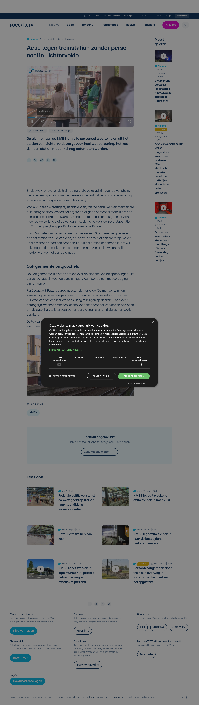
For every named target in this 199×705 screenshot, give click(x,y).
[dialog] (99, 352)
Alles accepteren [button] (134, 376)
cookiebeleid (140, 341)
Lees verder (55, 344)
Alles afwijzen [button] (101, 376)
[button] (99, 350)
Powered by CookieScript (138, 383)
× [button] (153, 322)
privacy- (126, 341)
